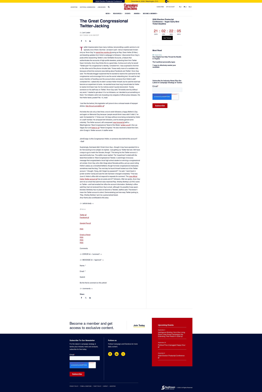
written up (124, 125)
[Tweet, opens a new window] (85, 41)
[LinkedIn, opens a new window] (90, 41)
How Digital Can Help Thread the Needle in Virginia (166, 58)
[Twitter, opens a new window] (123, 354)
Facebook (83, 217)
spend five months (102, 52)
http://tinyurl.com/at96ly (94, 106)
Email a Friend (85, 234)
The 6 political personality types (163, 62)
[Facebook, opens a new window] (81, 41)
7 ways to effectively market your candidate (164, 66)
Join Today (139, 325)
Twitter (82, 215)
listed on (94, 127)
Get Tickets (167, 38)
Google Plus (84, 223)
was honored (118, 122)
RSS (81, 229)
